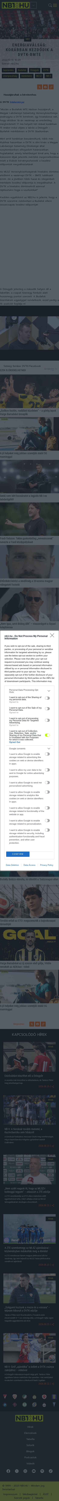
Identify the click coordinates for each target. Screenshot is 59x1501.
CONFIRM (17, 854)
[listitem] (29, 691)
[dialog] (29, 750)
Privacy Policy (46, 865)
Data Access (29, 865)
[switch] (47, 698)
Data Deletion (12, 865)
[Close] (53, 636)
